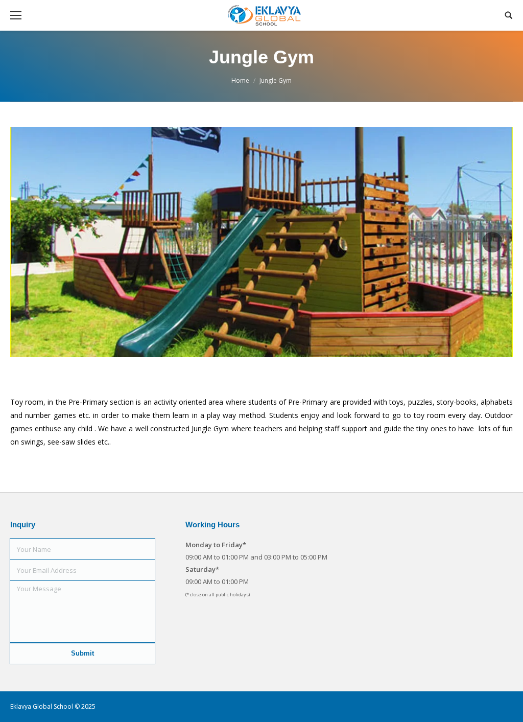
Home (240, 80)
